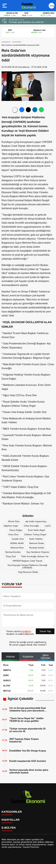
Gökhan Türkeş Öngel (35, 534)
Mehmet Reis (17, 547)
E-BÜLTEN (9, 827)
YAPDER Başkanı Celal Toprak (27, 561)
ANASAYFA (6, 42)
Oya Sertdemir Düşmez (37, 552)
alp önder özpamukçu (36, 521)
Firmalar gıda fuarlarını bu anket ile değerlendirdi (26, 22)
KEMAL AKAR (17, 543)
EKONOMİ (16, 42)
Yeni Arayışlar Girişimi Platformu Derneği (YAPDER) (27, 566)
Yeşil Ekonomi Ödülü (28, 572)
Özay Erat (11, 556)
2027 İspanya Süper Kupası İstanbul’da (24, 740)
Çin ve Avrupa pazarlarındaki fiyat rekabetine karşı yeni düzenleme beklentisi (27, 709)
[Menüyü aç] (5, 6)
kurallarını (26, 631)
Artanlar (10, 656)
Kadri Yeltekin (36, 539)
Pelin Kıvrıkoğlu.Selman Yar (35, 556)
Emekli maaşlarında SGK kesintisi (27, 761)
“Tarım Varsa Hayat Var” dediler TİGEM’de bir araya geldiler (26, 719)
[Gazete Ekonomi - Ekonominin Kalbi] (28, 5)
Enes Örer (14, 534)
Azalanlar (28, 656)
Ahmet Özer (14, 521)
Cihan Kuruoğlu (31, 525)
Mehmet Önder (36, 543)
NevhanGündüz (13, 552)
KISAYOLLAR (10, 819)
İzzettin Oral (18, 539)
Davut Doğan (15, 530)
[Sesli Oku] (15, 110)
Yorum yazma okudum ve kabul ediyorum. (20, 632)
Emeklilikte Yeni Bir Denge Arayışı (27, 750)
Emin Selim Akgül (36, 530)
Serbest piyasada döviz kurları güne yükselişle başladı (28, 771)
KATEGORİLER (12, 811)
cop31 (48, 525)
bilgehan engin (11, 525)
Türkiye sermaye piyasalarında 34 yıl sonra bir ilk (27, 730)
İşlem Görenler (45, 656)
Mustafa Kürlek (36, 547)
